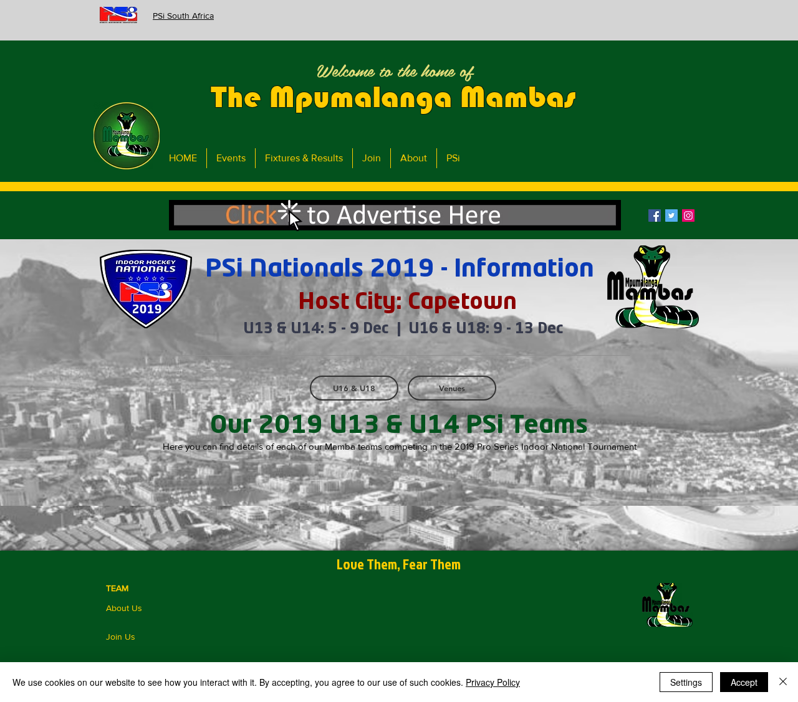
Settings (686, 682)
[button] (394, 215)
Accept (744, 682)
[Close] (783, 682)
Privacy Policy (493, 682)
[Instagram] (688, 215)
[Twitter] (671, 215)
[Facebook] (654, 215)
